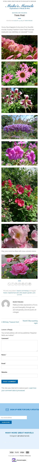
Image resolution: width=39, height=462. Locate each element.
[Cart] (37, 6)
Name (3, 355)
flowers (5, 292)
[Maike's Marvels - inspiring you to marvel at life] (19, 6)
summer (19, 294)
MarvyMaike (28, 20)
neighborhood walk (13, 292)
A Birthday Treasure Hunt (10, 322)
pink (34, 292)
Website (4, 372)
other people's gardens (25, 292)
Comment (5, 338)
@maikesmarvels (23, 436)
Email (3, 363)
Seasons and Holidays (19, 13)
